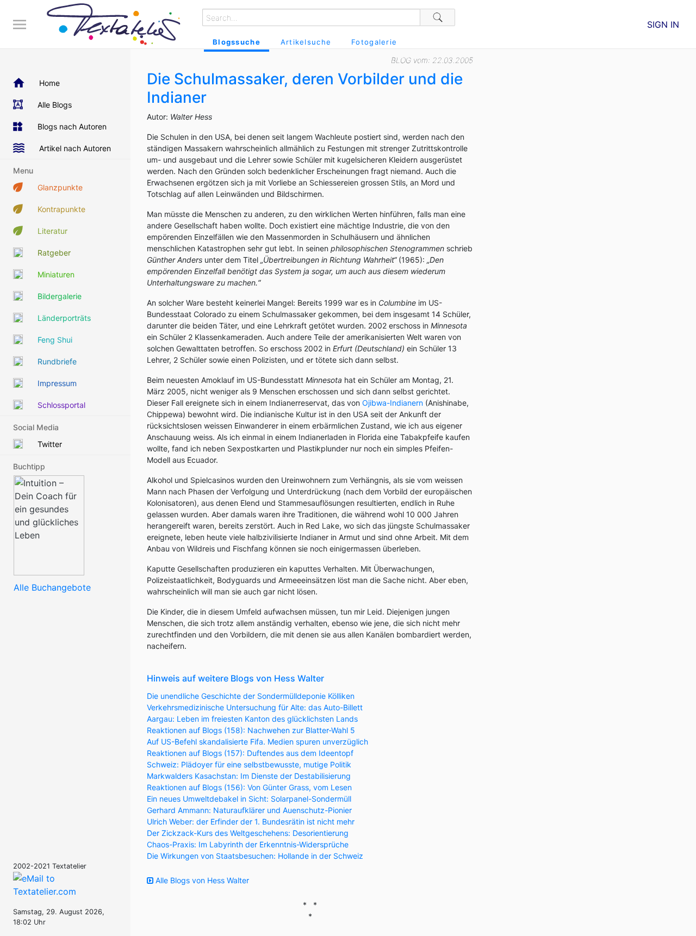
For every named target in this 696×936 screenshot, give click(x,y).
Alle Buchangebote (52, 587)
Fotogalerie (374, 42)
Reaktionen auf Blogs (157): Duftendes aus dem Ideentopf (250, 753)
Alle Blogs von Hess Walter (201, 880)
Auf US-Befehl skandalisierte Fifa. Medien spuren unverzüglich (257, 741)
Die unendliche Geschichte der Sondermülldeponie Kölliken (251, 696)
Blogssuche (236, 42)
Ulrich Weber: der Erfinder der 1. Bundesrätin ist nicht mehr (251, 821)
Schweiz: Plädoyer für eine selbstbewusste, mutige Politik (249, 764)
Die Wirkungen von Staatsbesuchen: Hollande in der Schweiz (255, 855)
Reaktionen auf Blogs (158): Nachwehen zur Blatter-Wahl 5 (251, 730)
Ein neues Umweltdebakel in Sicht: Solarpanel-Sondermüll (249, 798)
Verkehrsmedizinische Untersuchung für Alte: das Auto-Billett (255, 707)
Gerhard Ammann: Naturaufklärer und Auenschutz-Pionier (249, 810)
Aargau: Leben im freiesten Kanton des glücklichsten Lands (252, 718)
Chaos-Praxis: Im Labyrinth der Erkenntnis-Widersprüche (248, 844)
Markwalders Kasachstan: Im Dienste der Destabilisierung (249, 775)
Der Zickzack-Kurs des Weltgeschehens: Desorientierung (248, 833)
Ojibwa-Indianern (392, 402)
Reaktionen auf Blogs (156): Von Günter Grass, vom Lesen (249, 787)
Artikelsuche (306, 42)
